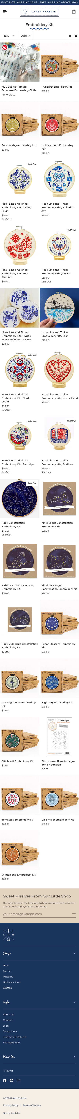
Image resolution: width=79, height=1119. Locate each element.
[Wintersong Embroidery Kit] (20, 850)
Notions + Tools (12, 982)
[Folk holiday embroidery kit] (20, 121)
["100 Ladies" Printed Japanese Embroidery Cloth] (20, 62)
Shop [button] (7, 953)
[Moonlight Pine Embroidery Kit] (20, 678)
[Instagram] (18, 1080)
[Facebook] (4, 1080)
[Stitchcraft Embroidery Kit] (20, 736)
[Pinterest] (11, 1080)
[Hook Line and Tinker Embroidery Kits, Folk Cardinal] (20, 245)
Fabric (6, 971)
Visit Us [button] (9, 1056)
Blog (6, 1025)
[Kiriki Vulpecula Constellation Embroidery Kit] (20, 619)
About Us (8, 1014)
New (5, 965)
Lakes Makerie (19, 1098)
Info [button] (6, 1002)
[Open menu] (8, 12)
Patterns (8, 976)
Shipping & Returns (14, 1036)
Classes (7, 987)
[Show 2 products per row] (76, 36)
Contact (7, 1020)
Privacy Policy (11, 1105)
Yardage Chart (11, 1042)
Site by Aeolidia (11, 1113)
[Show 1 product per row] (70, 36)
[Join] (73, 913)
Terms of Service (32, 1105)
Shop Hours (10, 1031)
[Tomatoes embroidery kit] (20, 795)
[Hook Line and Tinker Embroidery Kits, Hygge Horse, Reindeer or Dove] (20, 308)
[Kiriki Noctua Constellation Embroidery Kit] (20, 561)
